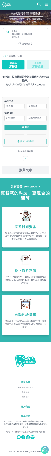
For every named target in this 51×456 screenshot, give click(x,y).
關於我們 (25, 406)
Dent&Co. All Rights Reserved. (29, 451)
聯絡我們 (25, 416)
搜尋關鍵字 (27, 43)
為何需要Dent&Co (25, 387)
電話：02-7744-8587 (13, 421)
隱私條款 (25, 397)
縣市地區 (8, 101)
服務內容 (25, 382)
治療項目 (8, 113)
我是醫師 (25, 392)
